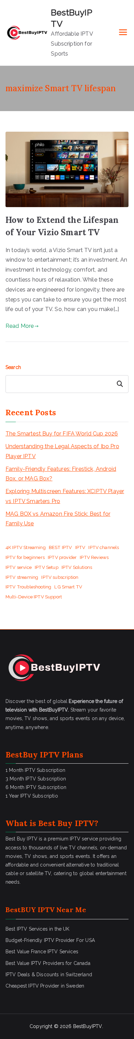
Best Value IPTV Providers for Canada (47, 963)
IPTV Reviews (94, 557)
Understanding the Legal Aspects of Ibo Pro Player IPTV (62, 451)
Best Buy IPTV (66, 823)
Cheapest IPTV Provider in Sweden (44, 986)
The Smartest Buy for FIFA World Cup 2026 (61, 433)
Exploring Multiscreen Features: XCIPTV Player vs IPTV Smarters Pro (64, 496)
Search (13, 367)
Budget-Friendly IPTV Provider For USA (50, 940)
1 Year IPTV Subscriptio (31, 796)
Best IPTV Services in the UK (37, 929)
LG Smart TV (68, 586)
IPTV (80, 547)
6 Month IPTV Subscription (35, 787)
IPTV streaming (21, 577)
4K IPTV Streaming (25, 547)
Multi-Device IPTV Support (33, 596)
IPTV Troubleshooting (28, 586)
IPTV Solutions (77, 567)
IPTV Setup (46, 567)
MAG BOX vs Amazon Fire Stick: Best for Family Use (57, 519)
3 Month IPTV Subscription (35, 778)
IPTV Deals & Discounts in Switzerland (48, 974)
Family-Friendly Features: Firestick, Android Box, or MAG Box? (60, 474)
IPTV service (18, 567)
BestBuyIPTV (87, 1026)
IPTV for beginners (25, 557)
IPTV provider (62, 557)
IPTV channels (103, 547)
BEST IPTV (60, 547)
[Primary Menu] (123, 32)
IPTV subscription (59, 577)
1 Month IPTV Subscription (35, 770)
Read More (19, 326)
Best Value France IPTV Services (41, 951)
